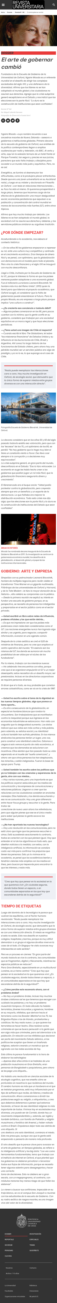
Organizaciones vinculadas (15, 1296)
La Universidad (10, 1285)
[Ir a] (28, 1220)
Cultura (8, 1256)
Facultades (9, 1291)
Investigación (35, 1234)
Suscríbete (34, 1250)
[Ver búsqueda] (54, 5)
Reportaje (9, 1239)
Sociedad (8, 1245)
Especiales (34, 1239)
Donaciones (34, 1291)
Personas (9, 1250)
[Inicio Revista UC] (29, 5)
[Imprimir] (8, 120)
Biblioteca (33, 1285)
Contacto (33, 1268)
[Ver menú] (3, 5)
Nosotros (9, 1268)
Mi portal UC (34, 1296)
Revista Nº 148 (19, 12)
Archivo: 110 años (12, 1273)
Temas (32, 1245)
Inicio (3, 12)
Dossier (9, 12)
